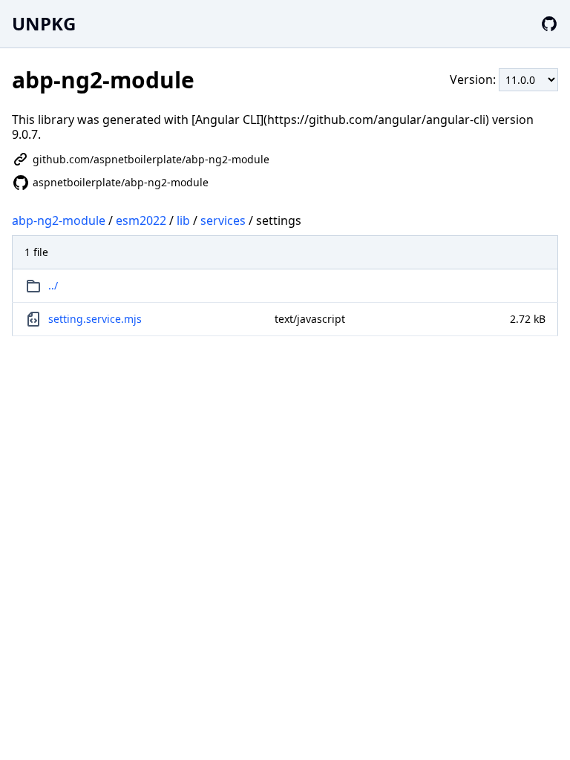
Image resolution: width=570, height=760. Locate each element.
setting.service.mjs (95, 319)
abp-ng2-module (58, 220)
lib (183, 220)
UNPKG (44, 23)
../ (53, 285)
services (223, 220)
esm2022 (141, 220)
